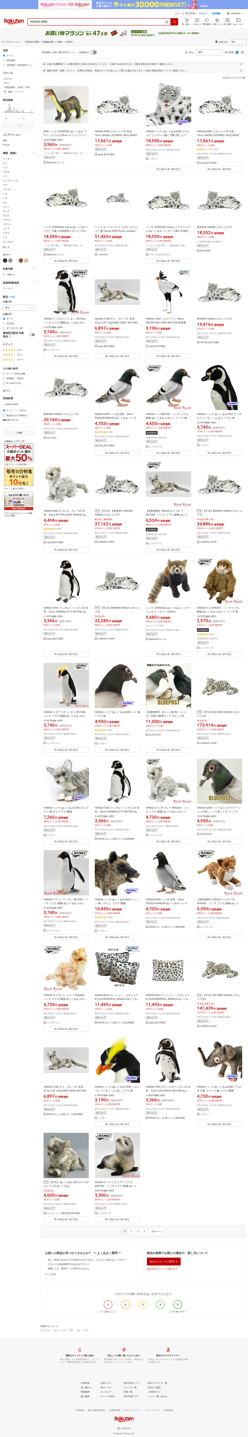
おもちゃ (45, 1330)
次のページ (156, 1231)
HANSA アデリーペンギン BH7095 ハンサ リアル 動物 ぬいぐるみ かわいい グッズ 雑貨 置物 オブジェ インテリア (66, 903)
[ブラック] (5, 260)
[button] (235, 14)
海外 (13, 297)
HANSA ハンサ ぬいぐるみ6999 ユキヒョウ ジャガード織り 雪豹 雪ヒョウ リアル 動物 (168, 135)
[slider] (3, 112)
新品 (5, 140)
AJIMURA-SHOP (106, 542)
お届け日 (7, 314)
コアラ (6, 233)
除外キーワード (10, 420)
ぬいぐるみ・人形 (63, 1330)
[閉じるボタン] (241, 64)
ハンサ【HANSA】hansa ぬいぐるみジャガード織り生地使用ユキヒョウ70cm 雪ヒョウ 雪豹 (66, 231)
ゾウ (5, 176)
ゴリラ (6, 228)
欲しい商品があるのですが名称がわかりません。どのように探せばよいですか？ (87, 1260)
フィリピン (8, 288)
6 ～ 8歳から (9, 274)
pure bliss (51, 438)
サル (5, 202)
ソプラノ (153, 159)
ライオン (7, 189)
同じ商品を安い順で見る (168, 169)
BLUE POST (155, 735)
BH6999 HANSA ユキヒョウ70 (214, 227)
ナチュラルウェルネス (160, 254)
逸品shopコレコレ (56, 162)
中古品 (6, 145)
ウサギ (6, 172)
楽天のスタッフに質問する (164, 1261)
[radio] (4, 55)
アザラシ (7, 220)
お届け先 (7, 302)
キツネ (6, 211)
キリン (6, 207)
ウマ (5, 185)
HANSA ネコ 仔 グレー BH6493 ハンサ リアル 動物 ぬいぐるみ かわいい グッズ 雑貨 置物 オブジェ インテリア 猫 (168, 811)
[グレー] (10, 260)
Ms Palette (205, 251)
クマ (5, 237)
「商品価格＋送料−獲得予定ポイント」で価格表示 (64, 52)
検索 (20, 125)
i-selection (103, 254)
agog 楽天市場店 (106, 154)
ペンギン (7, 159)
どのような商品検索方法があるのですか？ (68, 1264)
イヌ (5, 167)
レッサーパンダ (10, 180)
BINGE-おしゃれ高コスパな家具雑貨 (116, 839)
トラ (5, 193)
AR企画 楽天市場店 (209, 342)
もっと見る (50, 1274)
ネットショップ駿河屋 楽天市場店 (63, 1213)
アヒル (6, 215)
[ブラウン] (21, 260)
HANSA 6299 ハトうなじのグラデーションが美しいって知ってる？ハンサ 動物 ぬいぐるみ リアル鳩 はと (219, 811)
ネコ (5, 163)
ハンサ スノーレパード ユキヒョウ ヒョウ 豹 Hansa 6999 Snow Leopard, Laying (116, 231)
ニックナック (53, 350)
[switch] (32, 334)
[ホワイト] (15, 260)
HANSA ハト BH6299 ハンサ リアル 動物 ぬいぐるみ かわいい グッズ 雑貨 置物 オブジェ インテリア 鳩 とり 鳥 (167, 418)
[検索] (174, 21)
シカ (5, 198)
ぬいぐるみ (83, 1330)
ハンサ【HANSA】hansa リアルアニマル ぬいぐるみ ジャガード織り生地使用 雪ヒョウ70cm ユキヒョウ (168, 231)
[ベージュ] (26, 260)
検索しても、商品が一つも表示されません (68, 1268)
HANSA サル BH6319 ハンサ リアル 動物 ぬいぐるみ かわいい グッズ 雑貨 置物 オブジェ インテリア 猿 (219, 611)
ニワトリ (7, 224)
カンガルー (8, 242)
